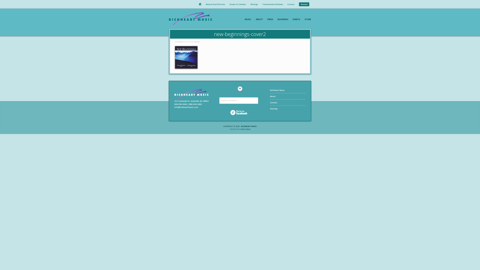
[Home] (200, 4)
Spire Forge (245, 129)
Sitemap (274, 108)
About (273, 96)
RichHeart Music (190, 19)
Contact (273, 102)
